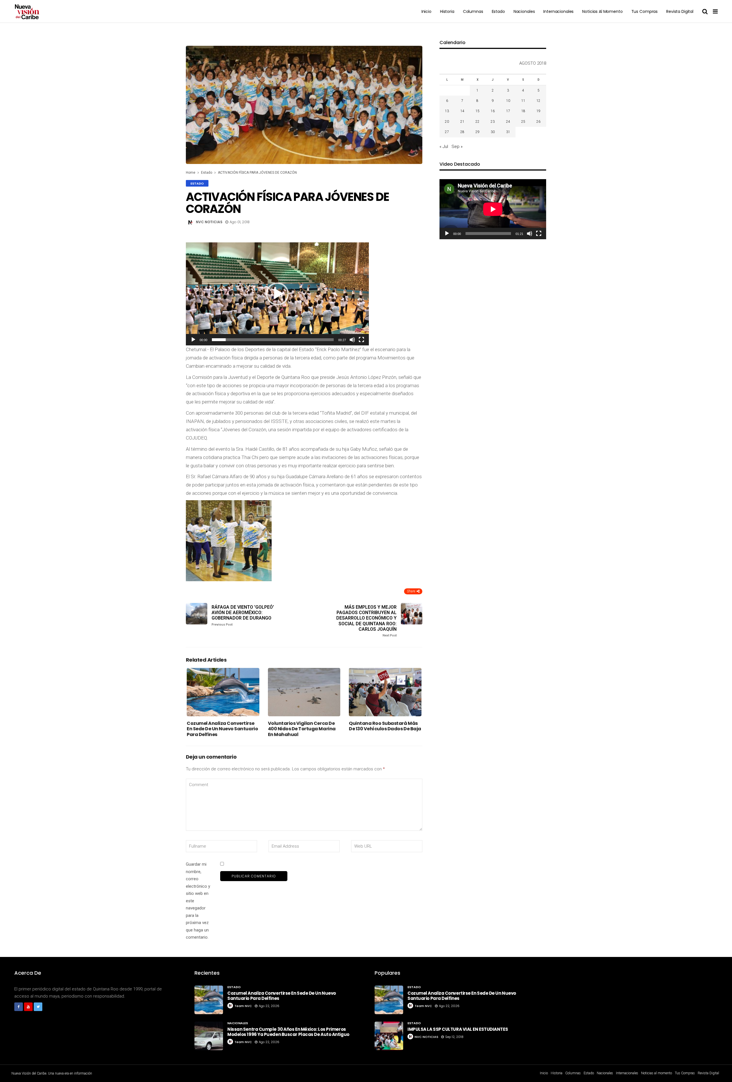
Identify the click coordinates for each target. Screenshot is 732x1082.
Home (190, 173)
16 (493, 111)
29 (478, 132)
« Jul (443, 146)
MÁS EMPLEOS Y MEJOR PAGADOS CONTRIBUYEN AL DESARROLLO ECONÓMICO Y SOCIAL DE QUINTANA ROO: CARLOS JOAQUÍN (366, 620)
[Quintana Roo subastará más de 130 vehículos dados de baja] (385, 692)
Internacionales (558, 11)
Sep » (457, 146)
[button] (277, 293)
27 (447, 132)
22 (478, 122)
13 (447, 111)
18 (523, 111)
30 (493, 132)
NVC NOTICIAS (209, 221)
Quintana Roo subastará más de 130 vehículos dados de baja (385, 726)
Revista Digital (679, 11)
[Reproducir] (193, 340)
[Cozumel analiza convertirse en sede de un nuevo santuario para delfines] (223, 692)
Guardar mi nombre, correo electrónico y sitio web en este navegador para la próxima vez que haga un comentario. (198, 901)
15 (478, 111)
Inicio (426, 11)
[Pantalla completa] (361, 340)
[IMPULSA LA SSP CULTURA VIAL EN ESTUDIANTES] (389, 1036)
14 (462, 111)
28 (462, 132)
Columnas (473, 11)
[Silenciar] (352, 340)
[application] (277, 293)
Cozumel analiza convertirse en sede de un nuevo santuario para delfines (222, 728)
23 (493, 122)
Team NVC (243, 1006)
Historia (447, 11)
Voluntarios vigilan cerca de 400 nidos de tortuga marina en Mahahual (302, 728)
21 (462, 122)
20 (447, 122)
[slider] (273, 339)
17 (508, 111)
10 (508, 101)
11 (523, 101)
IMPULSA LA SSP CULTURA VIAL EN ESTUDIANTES (457, 1029)
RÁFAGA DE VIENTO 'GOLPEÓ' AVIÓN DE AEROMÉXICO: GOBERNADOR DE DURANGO (243, 615)
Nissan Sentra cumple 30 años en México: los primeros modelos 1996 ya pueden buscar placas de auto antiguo (288, 1031)
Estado (498, 11)
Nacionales (524, 11)
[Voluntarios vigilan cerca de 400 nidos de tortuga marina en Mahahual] (304, 692)
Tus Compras (644, 11)
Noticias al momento (602, 11)
